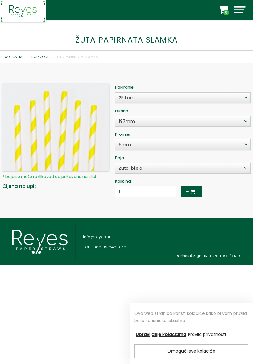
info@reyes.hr (96, 236)
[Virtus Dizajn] (209, 256)
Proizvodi (39, 56)
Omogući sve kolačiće (191, 351)
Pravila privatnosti (207, 334)
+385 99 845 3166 (108, 247)
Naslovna (13, 56)
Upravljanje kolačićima (161, 334)
